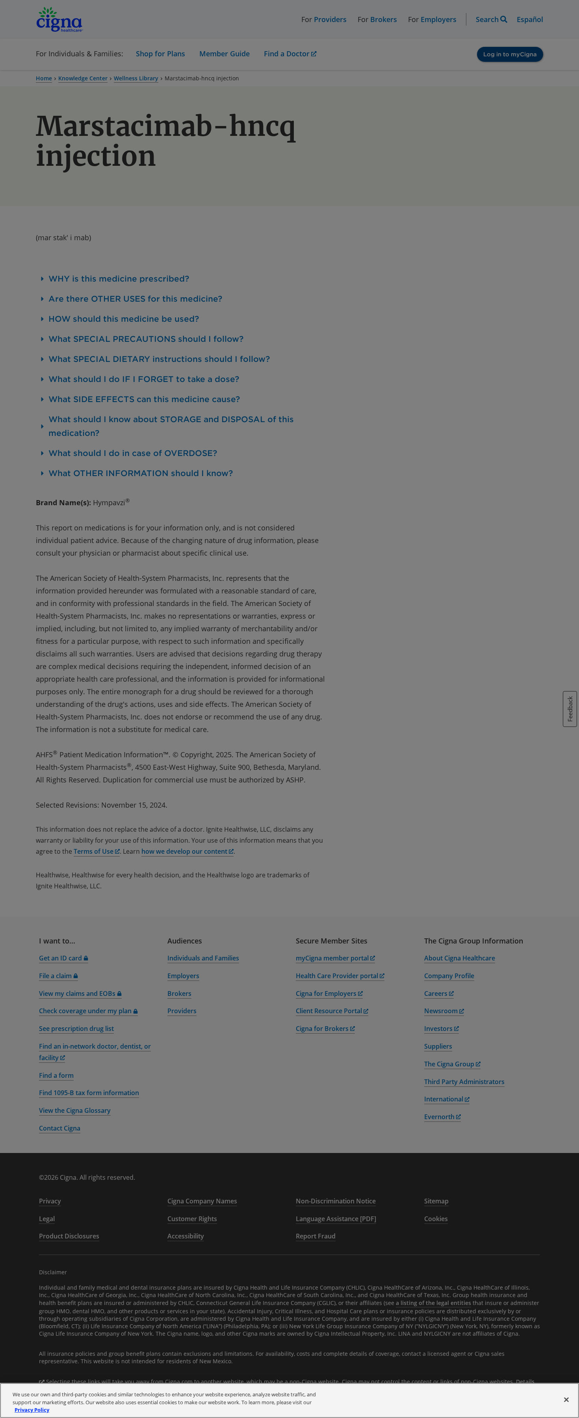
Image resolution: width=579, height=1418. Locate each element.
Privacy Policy (32, 1409)
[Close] (566, 1399)
